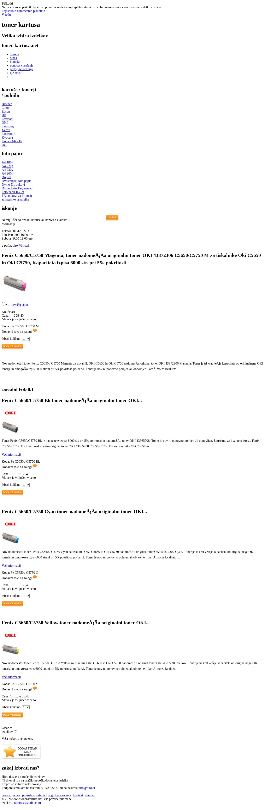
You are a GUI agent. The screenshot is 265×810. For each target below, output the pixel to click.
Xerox (6, 130)
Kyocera (7, 137)
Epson (6, 111)
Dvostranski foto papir (16, 181)
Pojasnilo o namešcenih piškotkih (23, 11)
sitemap (90, 795)
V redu (6, 14)
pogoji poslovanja (21, 69)
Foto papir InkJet (13, 192)
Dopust (6, 177)
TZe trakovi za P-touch (17, 195)
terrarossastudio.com (27, 802)
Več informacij (11, 454)
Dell (4, 145)
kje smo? (16, 73)
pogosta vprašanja (21, 65)
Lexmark (7, 119)
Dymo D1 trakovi (13, 184)
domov (14, 54)
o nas (13, 58)
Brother (7, 104)
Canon (6, 107)
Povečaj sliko (19, 304)
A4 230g (7, 169)
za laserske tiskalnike (15, 199)
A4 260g (7, 173)
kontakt (15, 61)
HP (4, 115)
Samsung (8, 126)
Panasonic (8, 133)
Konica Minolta (12, 141)
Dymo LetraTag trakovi (17, 188)
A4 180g (7, 162)
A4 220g (7, 166)
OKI (5, 122)
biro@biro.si (21, 245)
